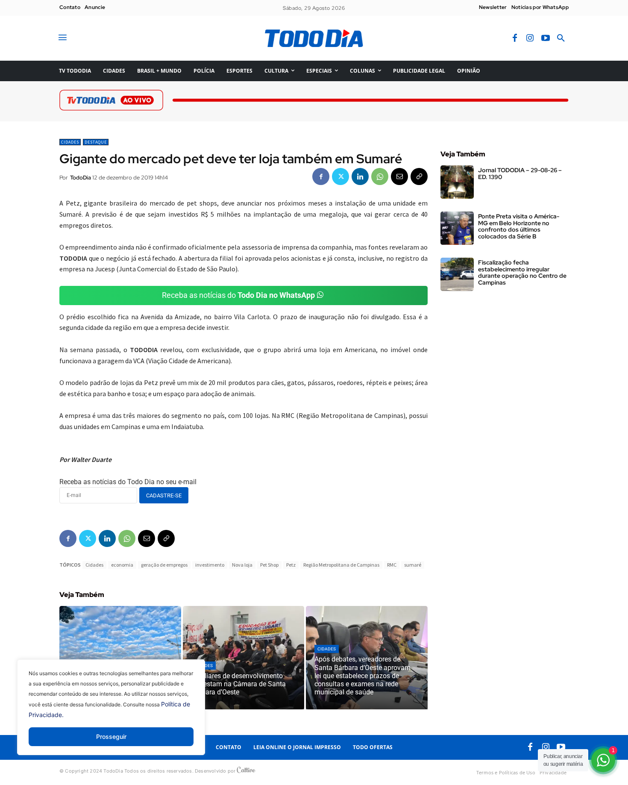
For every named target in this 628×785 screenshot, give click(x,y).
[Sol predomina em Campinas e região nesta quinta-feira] (120, 657)
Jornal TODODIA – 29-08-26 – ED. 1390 (520, 173)
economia (122, 565)
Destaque (96, 142)
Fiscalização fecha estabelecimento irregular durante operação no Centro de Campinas (522, 272)
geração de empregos (164, 565)
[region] (111, 713)
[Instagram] (530, 38)
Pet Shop (269, 565)
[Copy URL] (419, 176)
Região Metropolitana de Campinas (341, 565)
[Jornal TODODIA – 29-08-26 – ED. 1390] (457, 182)
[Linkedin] (360, 176)
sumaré (412, 565)
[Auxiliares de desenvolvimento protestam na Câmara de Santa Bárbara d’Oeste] (244, 657)
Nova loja (242, 565)
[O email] (399, 176)
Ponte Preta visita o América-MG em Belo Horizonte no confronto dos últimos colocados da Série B (518, 226)
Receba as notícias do (238, 295)
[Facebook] (514, 38)
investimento (209, 565)
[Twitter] (340, 176)
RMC (391, 565)
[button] (561, 38)
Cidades (70, 142)
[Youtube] (545, 38)
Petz (291, 565)
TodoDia (80, 177)
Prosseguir (111, 736)
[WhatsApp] (379, 176)
